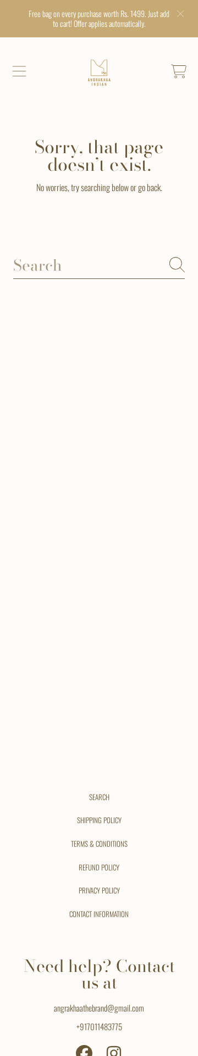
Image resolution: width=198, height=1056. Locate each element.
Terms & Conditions (99, 843)
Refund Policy (99, 867)
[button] (19, 71)
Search (99, 796)
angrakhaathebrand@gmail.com (99, 1008)
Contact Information (99, 913)
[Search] (177, 265)
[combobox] (99, 265)
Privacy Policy (99, 890)
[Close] (180, 14)
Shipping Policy (99, 819)
